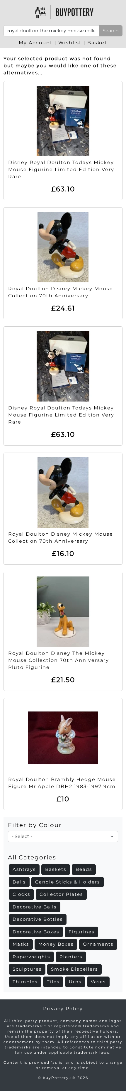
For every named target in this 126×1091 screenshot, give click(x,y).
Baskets (55, 869)
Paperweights (31, 957)
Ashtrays (24, 869)
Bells (19, 882)
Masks (21, 944)
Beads (84, 869)
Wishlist (70, 42)
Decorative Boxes (36, 932)
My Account (36, 42)
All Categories (32, 857)
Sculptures (27, 969)
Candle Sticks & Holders (67, 882)
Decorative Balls (35, 907)
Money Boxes (56, 944)
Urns (75, 981)
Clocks (21, 894)
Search (111, 30)
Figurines (81, 932)
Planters (70, 957)
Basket (97, 42)
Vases (98, 981)
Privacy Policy (63, 1008)
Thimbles (25, 981)
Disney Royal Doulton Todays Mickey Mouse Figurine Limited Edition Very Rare (61, 169)
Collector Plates (61, 894)
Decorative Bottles (38, 919)
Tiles (53, 981)
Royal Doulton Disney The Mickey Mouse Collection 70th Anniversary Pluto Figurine (58, 660)
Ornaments (98, 944)
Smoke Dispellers (74, 969)
